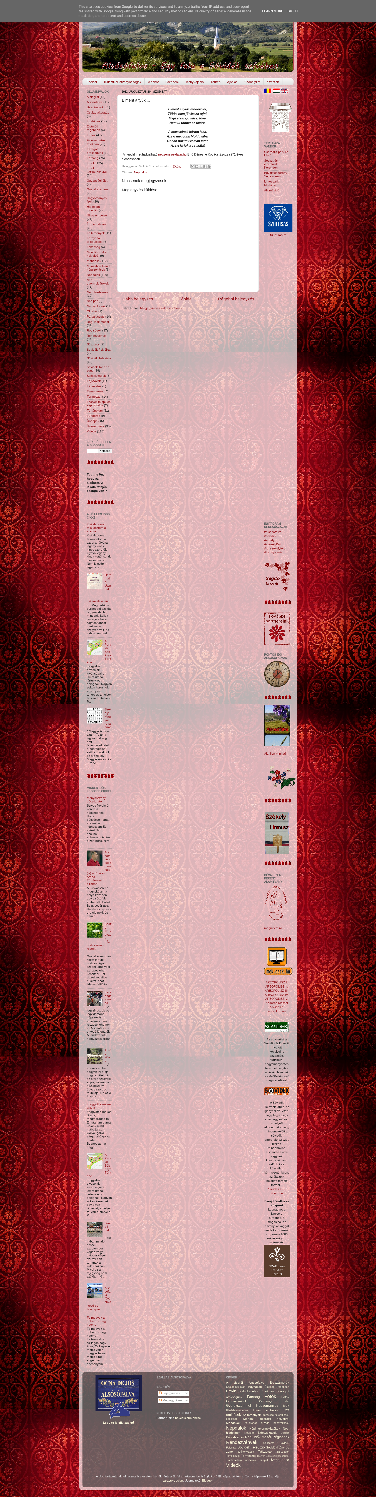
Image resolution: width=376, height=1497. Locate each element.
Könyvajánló (195, 82)
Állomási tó (271, 190)
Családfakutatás (98, 112)
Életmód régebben (93, 128)
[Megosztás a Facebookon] (205, 166)
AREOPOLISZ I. (277, 982)
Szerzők (273, 82)
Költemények (96, 233)
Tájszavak (94, 381)
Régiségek (94, 330)
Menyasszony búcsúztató (96, 799)
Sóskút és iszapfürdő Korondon (271, 164)
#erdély (269, 540)
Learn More (272, 11)
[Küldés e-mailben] (192, 166)
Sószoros (93, 344)
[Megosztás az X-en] (201, 166)
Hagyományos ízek (272, 1405)
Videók (91, 431)
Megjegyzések (172, 1400)
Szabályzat (252, 82)
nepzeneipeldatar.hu (172, 154)
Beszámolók (95, 107)
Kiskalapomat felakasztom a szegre (96, 528)
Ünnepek (93, 421)
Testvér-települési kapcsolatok (99, 403)
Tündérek (93, 415)
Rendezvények (97, 335)
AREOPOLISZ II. (276, 986)
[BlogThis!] (197, 166)
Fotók (91, 163)
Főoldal (92, 82)
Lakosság (93, 247)
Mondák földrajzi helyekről (98, 254)
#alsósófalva (272, 532)
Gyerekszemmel (98, 189)
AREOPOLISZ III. (277, 990)
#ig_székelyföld (274, 548)
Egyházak (93, 121)
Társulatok (94, 386)
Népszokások (96, 306)
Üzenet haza (95, 426)
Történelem (95, 410)
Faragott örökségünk (95, 150)
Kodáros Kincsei (277, 1003)
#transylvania (273, 552)
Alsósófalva (94, 102)
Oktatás (92, 311)
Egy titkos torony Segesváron (275, 174)
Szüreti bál (108, 1227)
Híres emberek (97, 215)
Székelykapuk (96, 375)
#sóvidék (270, 536)
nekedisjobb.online (188, 1418)
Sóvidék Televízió (99, 358)
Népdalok (140, 172)
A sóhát (153, 82)
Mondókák (94, 261)
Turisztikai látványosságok (122, 82)
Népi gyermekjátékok (98, 281)
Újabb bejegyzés (137, 299)
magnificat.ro (273, 928)
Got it (293, 11)
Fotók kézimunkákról (97, 170)
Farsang (92, 158)
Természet (94, 396)
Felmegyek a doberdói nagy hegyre (97, 1321)
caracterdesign (173, 1480)
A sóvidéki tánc (99, 601)
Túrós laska (108, 1055)
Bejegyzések (171, 1393)
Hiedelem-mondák (94, 208)
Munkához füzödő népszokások (99, 268)
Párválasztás (95, 316)
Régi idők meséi (98, 321)
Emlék (91, 135)
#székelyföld (272, 544)
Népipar (92, 301)
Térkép (215, 82)
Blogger (207, 1480)
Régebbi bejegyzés (236, 299)
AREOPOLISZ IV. (277, 994)
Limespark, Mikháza (271, 183)
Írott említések (96, 224)
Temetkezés (95, 391)
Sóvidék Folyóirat (99, 349)
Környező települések (94, 239)
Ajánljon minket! (275, 753)
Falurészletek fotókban (96, 142)
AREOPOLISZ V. (276, 998)
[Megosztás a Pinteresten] (209, 166)
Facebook (172, 82)
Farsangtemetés (108, 998)
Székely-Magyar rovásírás (108, 718)
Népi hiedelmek (97, 292)
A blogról (93, 97)
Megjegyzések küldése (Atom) (161, 308)
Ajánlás (232, 82)
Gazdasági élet (97, 180)
